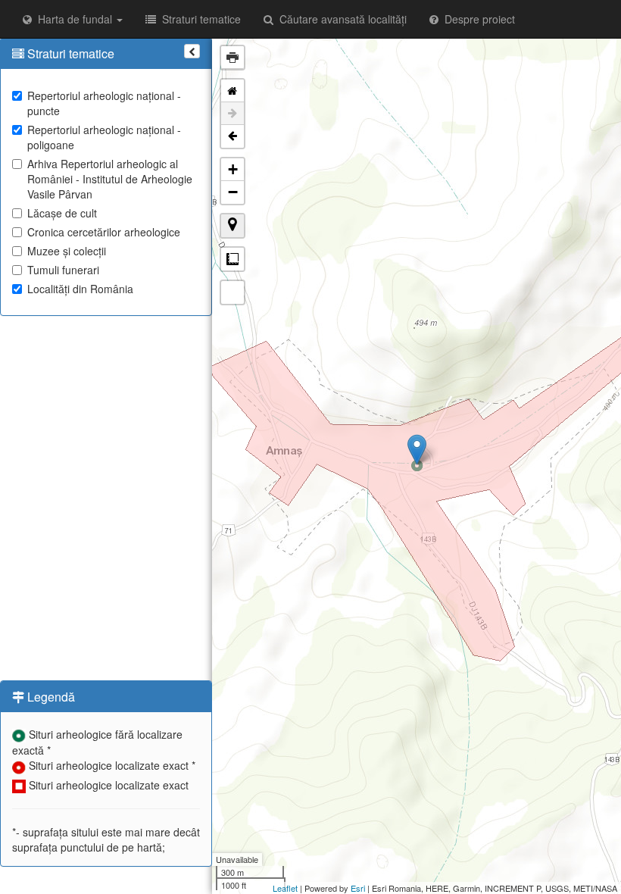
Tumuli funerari (63, 269)
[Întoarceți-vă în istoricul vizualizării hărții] (232, 136)
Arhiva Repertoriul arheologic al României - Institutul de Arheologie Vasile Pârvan (109, 179)
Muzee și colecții (66, 250)
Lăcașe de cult (62, 212)
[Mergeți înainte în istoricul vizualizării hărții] (232, 113)
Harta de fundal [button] (73, 19)
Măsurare (232, 259)
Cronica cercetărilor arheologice (103, 231)
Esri (358, 888)
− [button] (233, 192)
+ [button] (233, 169)
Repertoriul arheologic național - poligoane (104, 137)
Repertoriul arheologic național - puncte (104, 103)
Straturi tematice (198, 19)
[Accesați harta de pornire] (232, 91)
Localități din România (80, 288)
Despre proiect (476, 19)
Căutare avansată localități (340, 19)
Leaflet (285, 888)
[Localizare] (232, 225)
